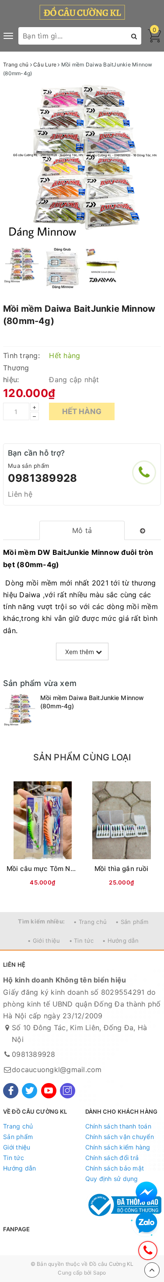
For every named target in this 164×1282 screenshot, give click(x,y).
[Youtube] (48, 1090)
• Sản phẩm (131, 921)
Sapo (99, 1272)
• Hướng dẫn (120, 940)
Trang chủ (18, 1126)
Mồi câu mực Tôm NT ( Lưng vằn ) (61, 868)
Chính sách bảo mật (114, 1168)
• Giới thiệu (44, 940)
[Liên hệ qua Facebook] (146, 1192)
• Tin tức (81, 940)
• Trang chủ (90, 921)
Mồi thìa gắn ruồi (121, 868)
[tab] (82, 530)
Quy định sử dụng (111, 1178)
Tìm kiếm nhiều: (41, 921)
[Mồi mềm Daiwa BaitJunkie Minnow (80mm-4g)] (19, 709)
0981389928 (42, 478)
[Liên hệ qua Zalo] (146, 1223)
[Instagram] (67, 1090)
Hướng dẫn (19, 1168)
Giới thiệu (17, 1147)
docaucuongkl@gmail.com (57, 1069)
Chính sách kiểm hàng (117, 1147)
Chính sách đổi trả (112, 1157)
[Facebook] (10, 1090)
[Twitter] (29, 1090)
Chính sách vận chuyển (119, 1136)
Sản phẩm (18, 1136)
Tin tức (13, 1157)
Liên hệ (20, 494)
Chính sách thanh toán (118, 1126)
